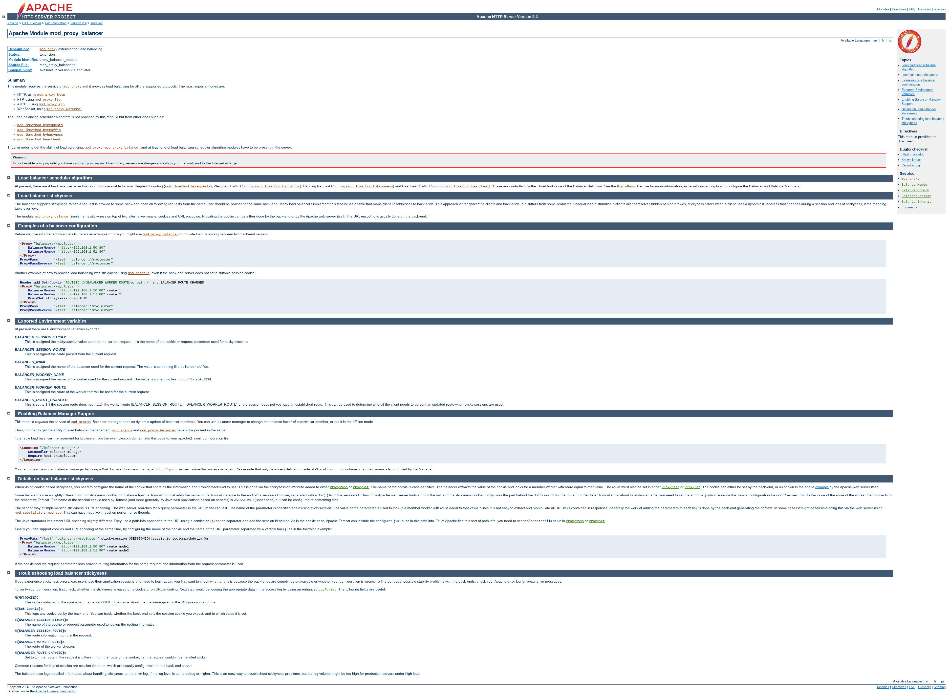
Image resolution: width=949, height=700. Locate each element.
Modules (883, 9)
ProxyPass (626, 186)
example (822, 487)
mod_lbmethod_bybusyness (40, 135)
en (875, 40)
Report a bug (911, 165)
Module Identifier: (23, 60)
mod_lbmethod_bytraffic (39, 130)
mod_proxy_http (51, 95)
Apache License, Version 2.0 (55, 691)
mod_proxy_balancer (122, 148)
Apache (12, 23)
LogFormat (327, 589)
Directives (899, 9)
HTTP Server (31, 23)
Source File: (18, 65)
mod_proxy (48, 49)
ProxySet (361, 487)
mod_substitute (29, 513)
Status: (14, 54)
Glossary (924, 9)
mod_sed (55, 513)
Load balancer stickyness (920, 75)
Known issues (912, 160)
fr (883, 40)
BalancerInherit (916, 202)
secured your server (88, 163)
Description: (18, 49)
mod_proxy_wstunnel (64, 109)
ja (890, 40)
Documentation (55, 23)
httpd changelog (913, 154)
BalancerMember (915, 185)
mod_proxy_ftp (48, 100)
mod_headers (139, 273)
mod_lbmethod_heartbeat (39, 139)
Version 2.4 (78, 23)
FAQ (912, 9)
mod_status (81, 422)
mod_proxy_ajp (52, 104)
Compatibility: (20, 70)
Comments (909, 207)
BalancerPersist (916, 196)
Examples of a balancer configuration (918, 82)
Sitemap (940, 9)
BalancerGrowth (915, 190)
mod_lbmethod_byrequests (40, 125)
